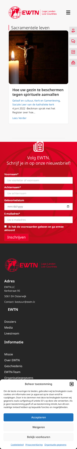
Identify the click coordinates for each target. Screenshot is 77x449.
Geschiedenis (13, 366)
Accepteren (38, 417)
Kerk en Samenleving (47, 100)
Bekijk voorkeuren (38, 437)
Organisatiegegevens (18, 378)
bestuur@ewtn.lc (25, 301)
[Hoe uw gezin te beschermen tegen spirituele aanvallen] (38, 57)
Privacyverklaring (34, 444)
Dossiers (10, 322)
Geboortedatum (14, 200)
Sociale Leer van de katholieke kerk (33, 104)
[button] (71, 384)
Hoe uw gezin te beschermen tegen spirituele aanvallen (38, 92)
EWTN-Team (12, 372)
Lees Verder (19, 118)
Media (8, 327)
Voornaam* (11, 174)
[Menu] (68, 12)
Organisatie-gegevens (55, 444)
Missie (8, 354)
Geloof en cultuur (22, 100)
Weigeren (38, 427)
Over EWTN (12, 360)
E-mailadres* (12, 213)
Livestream (11, 333)
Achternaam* (12, 187)
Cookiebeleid (17, 444)
